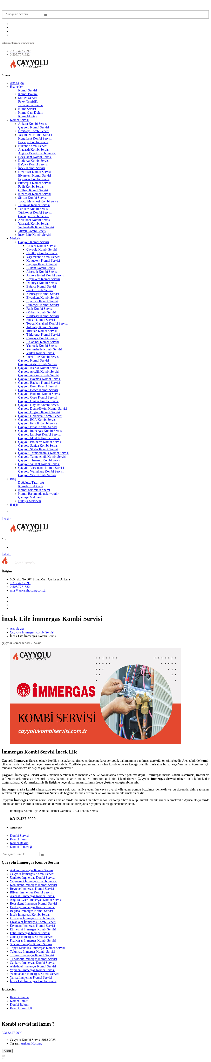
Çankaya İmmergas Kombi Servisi (32, 962)
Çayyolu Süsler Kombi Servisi (38, 449)
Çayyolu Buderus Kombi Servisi (39, 393)
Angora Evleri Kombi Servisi (37, 153)
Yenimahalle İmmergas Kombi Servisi (34, 973)
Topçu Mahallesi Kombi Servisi (38, 201)
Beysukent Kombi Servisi (35, 157)
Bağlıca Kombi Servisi (33, 164)
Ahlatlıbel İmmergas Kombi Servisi (33, 966)
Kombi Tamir (18, 839)
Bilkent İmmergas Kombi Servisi (31, 892)
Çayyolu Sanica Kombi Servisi (38, 445)
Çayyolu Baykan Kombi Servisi (39, 382)
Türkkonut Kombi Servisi (35, 212)
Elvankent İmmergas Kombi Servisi (33, 922)
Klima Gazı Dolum (30, 112)
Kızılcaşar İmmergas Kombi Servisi (33, 940)
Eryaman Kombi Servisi (33, 179)
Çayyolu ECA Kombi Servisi (37, 419)
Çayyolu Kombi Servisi (33, 127)
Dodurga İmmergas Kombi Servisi (32, 907)
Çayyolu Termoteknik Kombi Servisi (42, 456)
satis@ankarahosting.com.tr (28, 590)
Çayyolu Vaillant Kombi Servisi (39, 464)
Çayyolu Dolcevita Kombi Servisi (40, 416)
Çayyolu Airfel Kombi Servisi (37, 364)
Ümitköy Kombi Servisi (33, 131)
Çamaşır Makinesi (30, 497)
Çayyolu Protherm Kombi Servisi (40, 442)
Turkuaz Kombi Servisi (33, 208)
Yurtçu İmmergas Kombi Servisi (31, 977)
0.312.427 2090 (20, 583)
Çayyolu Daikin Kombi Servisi (38, 401)
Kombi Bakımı (28, 94)
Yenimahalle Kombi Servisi (36, 227)
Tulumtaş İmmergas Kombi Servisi (32, 951)
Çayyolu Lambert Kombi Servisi (39, 434)
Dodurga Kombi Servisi (33, 160)
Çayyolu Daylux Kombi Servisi (38, 405)
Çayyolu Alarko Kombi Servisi (38, 368)
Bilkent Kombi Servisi (32, 146)
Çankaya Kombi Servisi (33, 216)
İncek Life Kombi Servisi (34, 234)
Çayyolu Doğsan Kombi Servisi (39, 412)
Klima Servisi (27, 109)
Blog (13, 479)
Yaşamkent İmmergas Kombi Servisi (33, 881)
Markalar (16, 238)
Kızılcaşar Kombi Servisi (34, 171)
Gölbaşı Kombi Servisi (33, 190)
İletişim (14, 504)
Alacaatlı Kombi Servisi (33, 149)
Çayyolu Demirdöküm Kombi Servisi (42, 408)
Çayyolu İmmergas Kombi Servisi (40, 430)
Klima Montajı (27, 116)
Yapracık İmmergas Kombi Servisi (32, 970)
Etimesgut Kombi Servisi (34, 183)
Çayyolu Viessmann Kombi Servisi (41, 467)
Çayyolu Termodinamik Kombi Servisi (43, 453)
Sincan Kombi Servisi (32, 197)
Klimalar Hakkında (30, 486)
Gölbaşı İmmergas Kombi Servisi (31, 936)
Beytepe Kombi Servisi (33, 142)
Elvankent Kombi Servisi (34, 175)
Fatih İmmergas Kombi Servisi (30, 933)
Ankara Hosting (31, 1043)
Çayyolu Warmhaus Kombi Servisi (40, 471)
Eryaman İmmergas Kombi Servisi (32, 925)
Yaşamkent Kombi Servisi (35, 134)
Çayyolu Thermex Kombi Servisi (39, 460)
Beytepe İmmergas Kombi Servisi (32, 888)
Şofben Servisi (27, 97)
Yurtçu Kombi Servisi (32, 231)
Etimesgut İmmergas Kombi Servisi (33, 929)
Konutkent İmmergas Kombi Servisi (33, 885)
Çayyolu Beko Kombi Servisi (37, 386)
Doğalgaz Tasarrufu (31, 482)
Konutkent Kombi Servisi (35, 138)
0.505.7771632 (20, 586)
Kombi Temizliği (21, 846)
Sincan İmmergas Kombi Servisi (31, 944)
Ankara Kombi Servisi (32, 123)
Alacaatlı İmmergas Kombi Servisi (32, 896)
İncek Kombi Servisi (31, 168)
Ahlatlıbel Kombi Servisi (34, 220)
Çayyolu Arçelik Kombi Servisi (38, 371)
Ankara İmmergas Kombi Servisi (31, 870)
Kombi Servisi (27, 90)
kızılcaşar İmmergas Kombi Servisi (32, 918)
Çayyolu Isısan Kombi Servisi (37, 427)
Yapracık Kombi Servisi (33, 223)
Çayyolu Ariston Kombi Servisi (38, 375)
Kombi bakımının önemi (34, 490)
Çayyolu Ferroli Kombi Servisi (38, 423)
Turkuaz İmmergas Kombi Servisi (32, 955)
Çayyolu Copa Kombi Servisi (37, 397)
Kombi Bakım (19, 843)
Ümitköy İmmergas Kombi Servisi (32, 877)
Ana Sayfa (17, 83)
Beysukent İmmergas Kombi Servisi (33, 903)
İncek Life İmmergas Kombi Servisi (33, 981)
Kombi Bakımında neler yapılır (38, 493)
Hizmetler (16, 86)
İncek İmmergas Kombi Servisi (30, 914)
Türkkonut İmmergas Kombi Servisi (33, 959)
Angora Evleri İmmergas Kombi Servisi (36, 899)
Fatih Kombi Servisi (31, 186)
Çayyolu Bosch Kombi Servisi (38, 390)
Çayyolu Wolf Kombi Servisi (37, 475)
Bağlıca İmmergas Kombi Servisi (31, 911)
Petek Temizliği (28, 101)
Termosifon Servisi (30, 105)
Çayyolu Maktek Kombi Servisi (39, 438)
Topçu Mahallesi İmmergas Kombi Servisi (37, 948)
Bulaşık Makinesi (29, 501)
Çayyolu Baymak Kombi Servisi (39, 379)
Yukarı (7, 1050)
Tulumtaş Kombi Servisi (34, 205)
